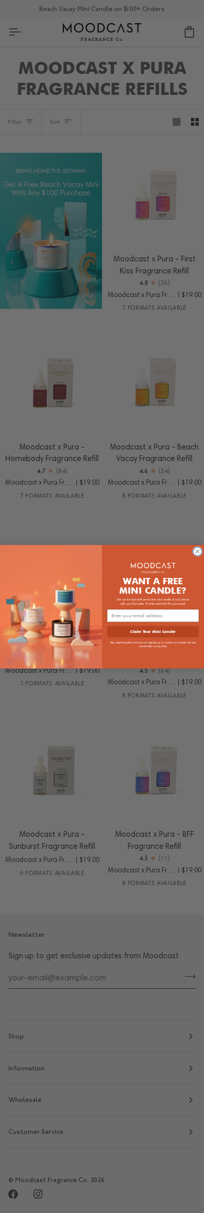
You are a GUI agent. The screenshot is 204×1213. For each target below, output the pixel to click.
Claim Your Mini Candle (152, 631)
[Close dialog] (197, 551)
